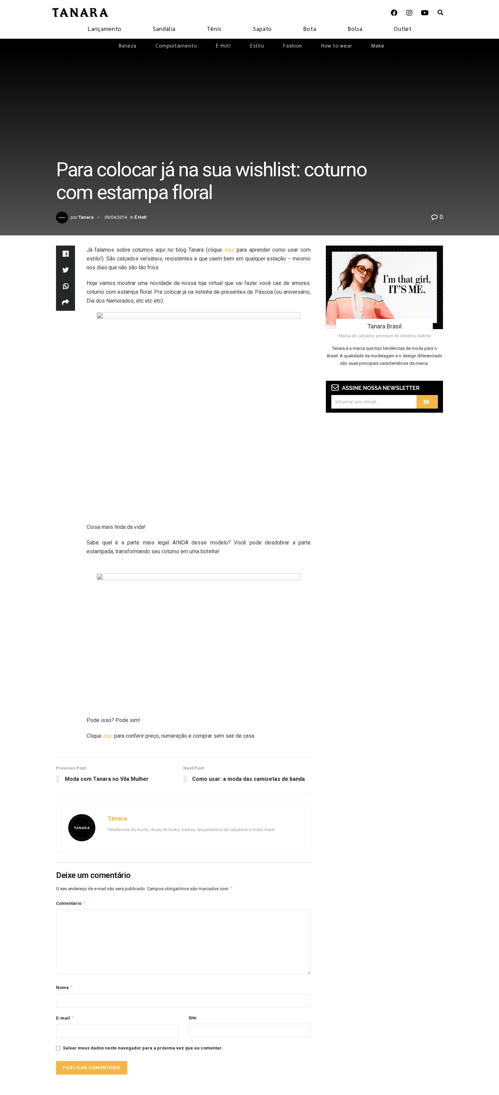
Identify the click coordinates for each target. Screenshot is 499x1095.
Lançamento (105, 28)
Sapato (262, 28)
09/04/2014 (116, 217)
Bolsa (355, 28)
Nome (64, 987)
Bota (309, 28)
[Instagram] (409, 13)
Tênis (214, 28)
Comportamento (176, 45)
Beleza (127, 45)
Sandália (164, 28)
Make (378, 45)
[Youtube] (424, 13)
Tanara (86, 217)
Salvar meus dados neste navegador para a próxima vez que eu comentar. (143, 1048)
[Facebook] (394, 13)
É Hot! (223, 45)
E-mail (65, 1018)
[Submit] (427, 402)
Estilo (257, 45)
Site (192, 1017)
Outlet (403, 28)
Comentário (71, 903)
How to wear (336, 45)
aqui (229, 250)
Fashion (292, 45)
